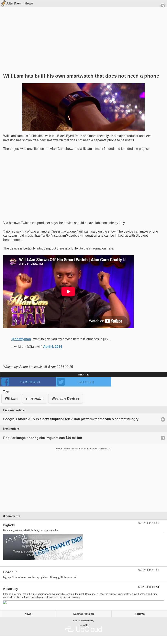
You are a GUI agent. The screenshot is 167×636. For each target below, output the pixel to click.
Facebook (30, 381)
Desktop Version (83, 614)
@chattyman (21, 339)
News (28, 614)
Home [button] (163, 6)
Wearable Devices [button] (65, 398)
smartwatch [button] (35, 398)
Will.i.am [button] (11, 398)
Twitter (85, 381)
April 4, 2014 (52, 346)
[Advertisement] (82, 33)
